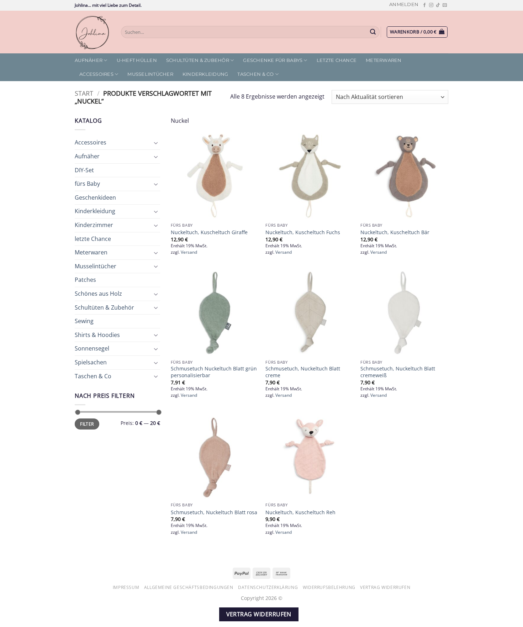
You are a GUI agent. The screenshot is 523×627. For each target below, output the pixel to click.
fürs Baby (87, 184)
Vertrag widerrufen (385, 587)
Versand (189, 252)
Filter (87, 424)
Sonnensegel (92, 348)
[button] (403, 4)
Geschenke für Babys (272, 60)
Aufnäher (88, 60)
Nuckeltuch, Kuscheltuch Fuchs (302, 232)
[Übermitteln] (373, 32)
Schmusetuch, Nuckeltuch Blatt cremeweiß (397, 372)
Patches (85, 280)
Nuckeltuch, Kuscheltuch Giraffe (209, 232)
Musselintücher (150, 74)
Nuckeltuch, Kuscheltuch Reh (300, 512)
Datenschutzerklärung (268, 587)
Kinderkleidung (205, 74)
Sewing (84, 321)
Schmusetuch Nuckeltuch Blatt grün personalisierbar (214, 372)
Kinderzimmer (94, 225)
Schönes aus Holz (98, 293)
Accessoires (96, 74)
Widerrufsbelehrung (329, 587)
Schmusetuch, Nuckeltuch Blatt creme (302, 372)
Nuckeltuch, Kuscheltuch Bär (394, 232)
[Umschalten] (156, 142)
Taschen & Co (255, 74)
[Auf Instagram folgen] (431, 5)
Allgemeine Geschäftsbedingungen (188, 587)
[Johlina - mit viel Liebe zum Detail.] (92, 32)
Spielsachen (91, 362)
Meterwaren (384, 60)
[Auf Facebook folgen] (424, 5)
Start (84, 93)
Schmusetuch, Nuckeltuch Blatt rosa (214, 512)
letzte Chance (336, 60)
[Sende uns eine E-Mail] (445, 5)
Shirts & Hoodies (97, 335)
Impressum (126, 587)
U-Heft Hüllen (137, 60)
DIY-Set (84, 170)
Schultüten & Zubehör (197, 60)
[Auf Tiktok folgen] (438, 5)
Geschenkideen (95, 197)
